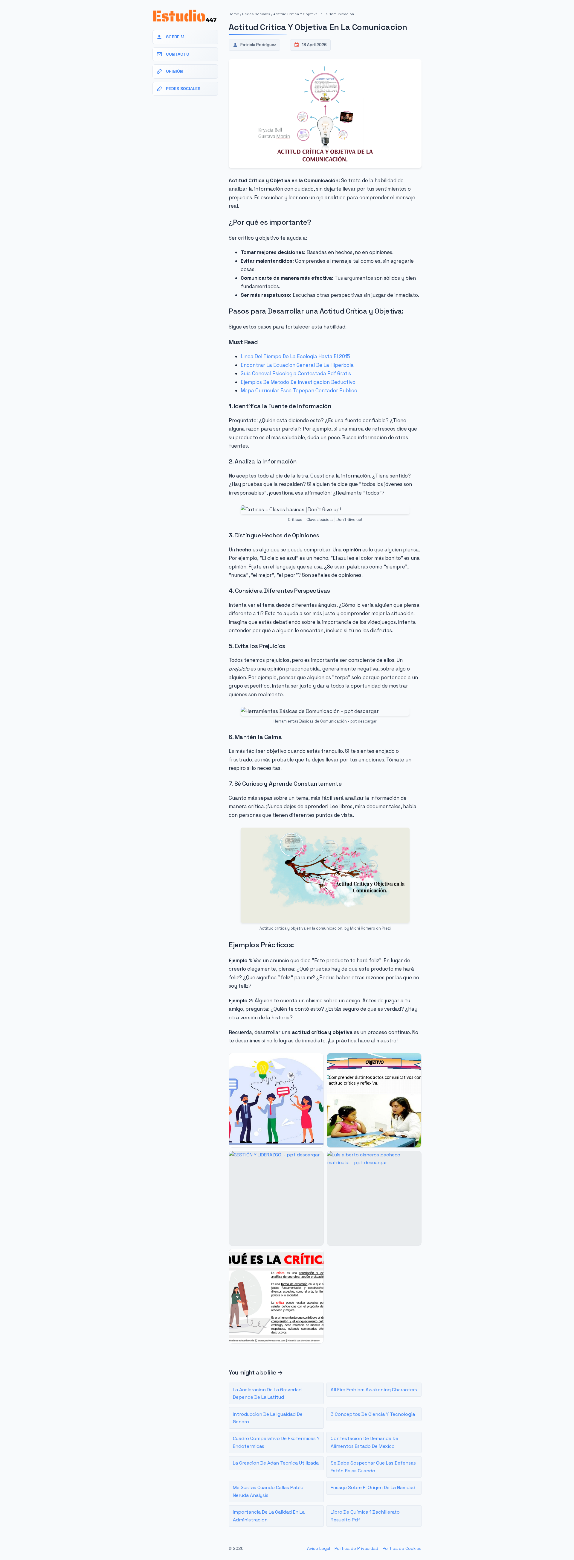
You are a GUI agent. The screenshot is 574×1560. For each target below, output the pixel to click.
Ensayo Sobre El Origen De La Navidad (373, 1487)
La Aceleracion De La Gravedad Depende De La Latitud (267, 1393)
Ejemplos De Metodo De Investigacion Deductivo (298, 382)
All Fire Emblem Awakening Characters (374, 1389)
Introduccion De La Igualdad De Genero (268, 1418)
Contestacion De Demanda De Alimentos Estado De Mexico (364, 1442)
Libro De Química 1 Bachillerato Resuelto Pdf (365, 1516)
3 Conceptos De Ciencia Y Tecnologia (373, 1414)
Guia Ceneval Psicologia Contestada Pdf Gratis (296, 373)
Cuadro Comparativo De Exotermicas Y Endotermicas (276, 1442)
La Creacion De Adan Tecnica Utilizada (276, 1463)
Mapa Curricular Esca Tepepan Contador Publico (299, 390)
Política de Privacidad (356, 1548)
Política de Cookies (402, 1548)
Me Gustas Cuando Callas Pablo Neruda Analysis (268, 1491)
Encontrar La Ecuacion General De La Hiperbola (297, 365)
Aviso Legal (318, 1548)
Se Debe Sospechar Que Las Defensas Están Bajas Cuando (373, 1467)
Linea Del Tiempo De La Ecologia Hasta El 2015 (295, 356)
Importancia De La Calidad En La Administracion (269, 1516)
